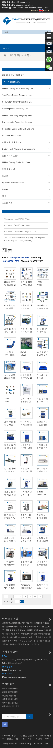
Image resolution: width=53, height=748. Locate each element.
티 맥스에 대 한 (8, 735)
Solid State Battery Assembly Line (17, 95)
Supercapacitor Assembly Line (15, 109)
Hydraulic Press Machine (13, 182)
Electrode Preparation (11, 135)
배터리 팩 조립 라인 (10, 692)
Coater (5, 189)
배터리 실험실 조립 (19, 55)
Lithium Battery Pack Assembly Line (17, 88)
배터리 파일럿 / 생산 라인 (13, 75)
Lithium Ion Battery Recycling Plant (17, 115)
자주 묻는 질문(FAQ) (27, 735)
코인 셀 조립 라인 (9, 696)
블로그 (10, 739)
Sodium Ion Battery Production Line (17, 102)
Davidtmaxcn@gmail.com (23, 5)
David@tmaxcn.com (21, 2)
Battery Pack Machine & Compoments (18, 149)
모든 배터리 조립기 (10, 156)
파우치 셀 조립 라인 (10, 703)
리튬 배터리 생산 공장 (10, 706)
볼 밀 (4, 196)
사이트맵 (38, 739)
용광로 (5, 176)
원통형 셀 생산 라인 (10, 699)
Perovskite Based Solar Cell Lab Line (18, 129)
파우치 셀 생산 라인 (10, 689)
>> (35, 597)
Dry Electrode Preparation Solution (17, 122)
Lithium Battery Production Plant (16, 162)
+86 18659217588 (20, 7)
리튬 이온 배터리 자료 (11, 142)
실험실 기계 (7, 203)
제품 (23, 739)
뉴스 (29, 739)
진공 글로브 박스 (9, 169)
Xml (47, 739)
